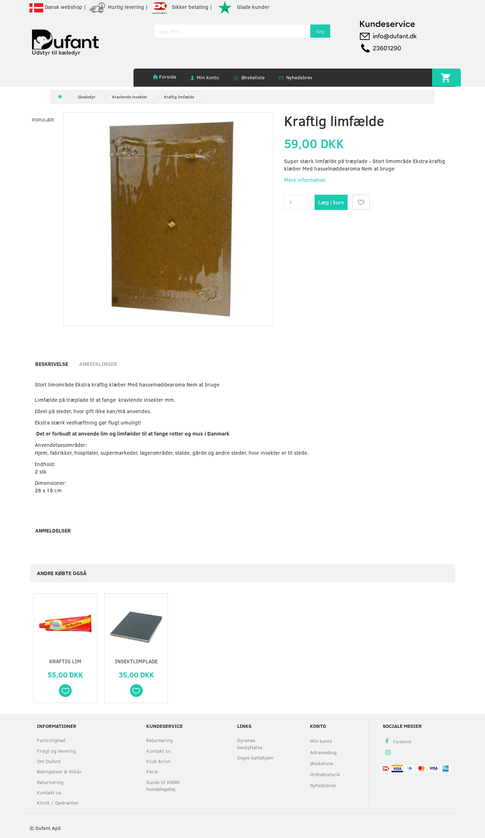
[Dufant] (64, 41)
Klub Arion (158, 761)
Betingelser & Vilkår (59, 771)
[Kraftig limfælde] (168, 217)
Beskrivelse (51, 363)
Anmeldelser (53, 530)
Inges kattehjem (255, 757)
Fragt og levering (56, 750)
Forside (167, 76)
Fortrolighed (51, 740)
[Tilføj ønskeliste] (361, 202)
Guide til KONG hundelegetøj (163, 785)
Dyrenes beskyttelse (249, 743)
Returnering (50, 782)
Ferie (152, 771)
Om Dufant (49, 761)
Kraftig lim (65, 661)
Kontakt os (49, 792)
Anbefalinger (98, 363)
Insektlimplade (136, 661)
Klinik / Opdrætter (57, 802)
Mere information (305, 179)
